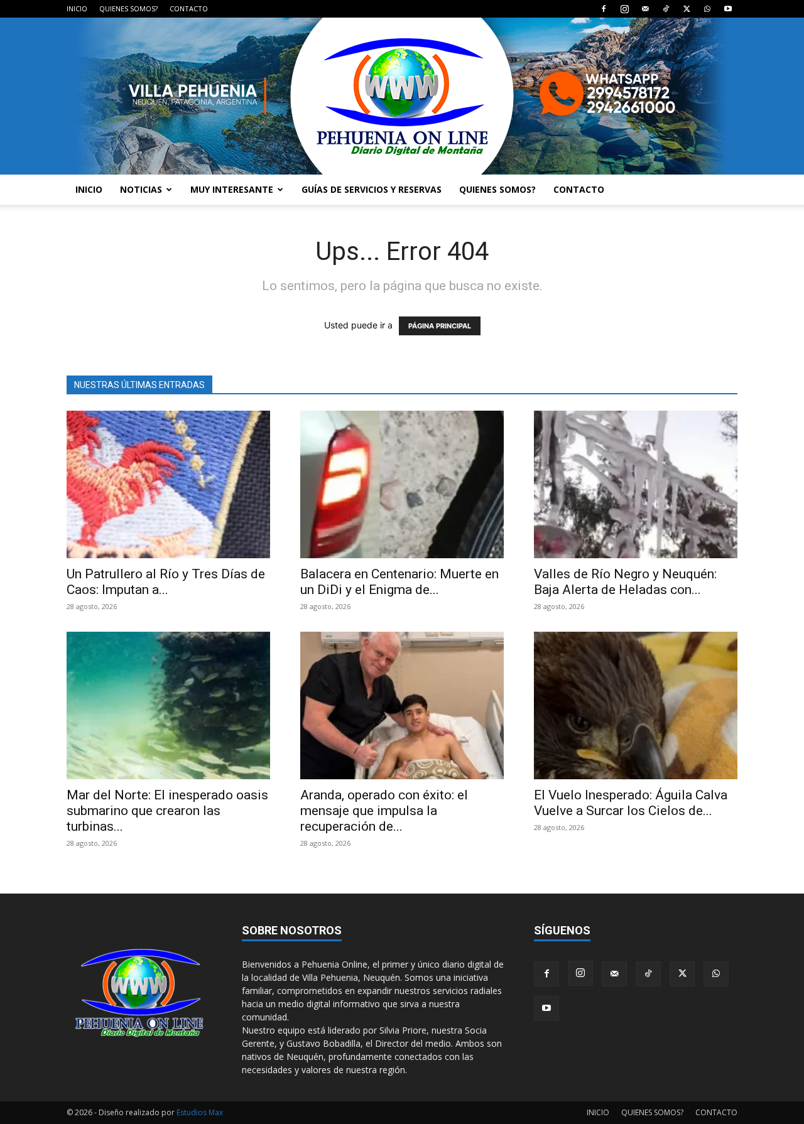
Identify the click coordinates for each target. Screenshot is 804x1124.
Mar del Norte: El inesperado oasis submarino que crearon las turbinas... (167, 810)
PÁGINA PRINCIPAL (439, 326)
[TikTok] (665, 9)
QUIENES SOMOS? (128, 8)
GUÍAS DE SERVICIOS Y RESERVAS (372, 189)
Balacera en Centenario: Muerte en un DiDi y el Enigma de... (399, 581)
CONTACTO (189, 8)
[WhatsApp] (707, 9)
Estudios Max (200, 1112)
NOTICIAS (141, 189)
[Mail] (645, 9)
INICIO (77, 8)
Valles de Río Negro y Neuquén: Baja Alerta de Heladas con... (625, 581)
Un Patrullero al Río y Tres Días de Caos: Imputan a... (166, 581)
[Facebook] (603, 9)
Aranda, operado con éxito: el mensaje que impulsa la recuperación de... (384, 810)
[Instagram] (624, 9)
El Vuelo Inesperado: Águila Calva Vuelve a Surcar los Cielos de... (630, 802)
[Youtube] (728, 9)
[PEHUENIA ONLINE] (402, 96)
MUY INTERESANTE (231, 189)
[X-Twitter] (686, 9)
